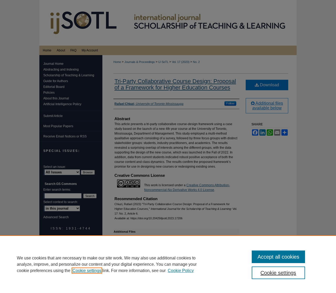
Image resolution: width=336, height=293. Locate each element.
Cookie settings (86, 270)
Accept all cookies (278, 257)
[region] (168, 264)
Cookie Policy (181, 270)
